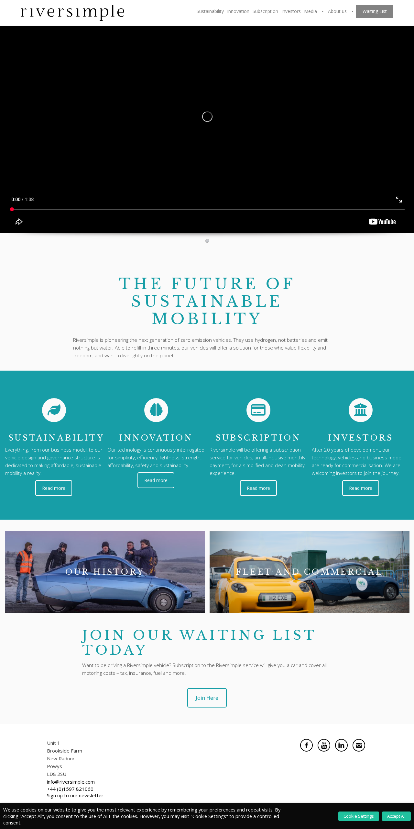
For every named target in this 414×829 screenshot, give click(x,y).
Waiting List (375, 11)
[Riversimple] (72, 12)
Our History (105, 572)
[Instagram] (359, 745)
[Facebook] (306, 745)
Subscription (265, 11)
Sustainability (210, 11)
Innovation (238, 11)
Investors (291, 11)
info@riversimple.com (71, 781)
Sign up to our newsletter (75, 795)
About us (338, 11)
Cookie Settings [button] (358, 816)
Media (311, 11)
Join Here (207, 697)
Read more (53, 488)
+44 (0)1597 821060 (70, 789)
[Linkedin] (341, 745)
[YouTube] (324, 745)
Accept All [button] (396, 816)
